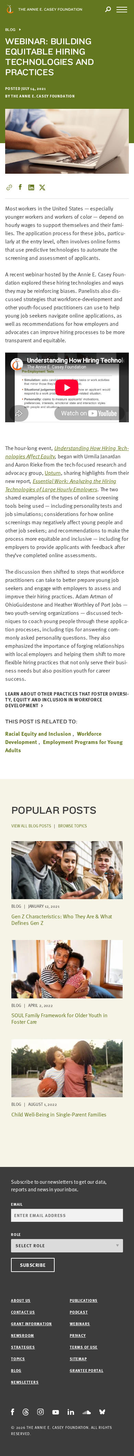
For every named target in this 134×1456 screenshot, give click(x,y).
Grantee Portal (86, 1370)
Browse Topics (72, 826)
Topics (18, 1359)
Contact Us (23, 1312)
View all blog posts (31, 826)
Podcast (79, 1312)
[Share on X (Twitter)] (42, 187)
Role (16, 1234)
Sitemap (78, 1359)
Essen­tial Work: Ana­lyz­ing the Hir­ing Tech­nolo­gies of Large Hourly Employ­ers (60, 485)
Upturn (52, 473)
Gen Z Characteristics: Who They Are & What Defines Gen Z (61, 919)
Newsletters (24, 1382)
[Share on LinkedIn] (31, 187)
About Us (21, 1300)
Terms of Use (84, 1347)
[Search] (108, 10)
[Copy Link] (9, 187)
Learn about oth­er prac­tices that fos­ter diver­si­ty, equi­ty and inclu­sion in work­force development (67, 699)
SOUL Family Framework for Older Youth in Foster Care (59, 1018)
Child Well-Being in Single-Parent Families (59, 1114)
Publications (84, 1300)
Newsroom (22, 1335)
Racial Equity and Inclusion (38, 734)
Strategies (23, 1347)
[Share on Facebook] (20, 187)
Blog (10, 29)
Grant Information (31, 1324)
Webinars (80, 1324)
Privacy (78, 1335)
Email (17, 1204)
